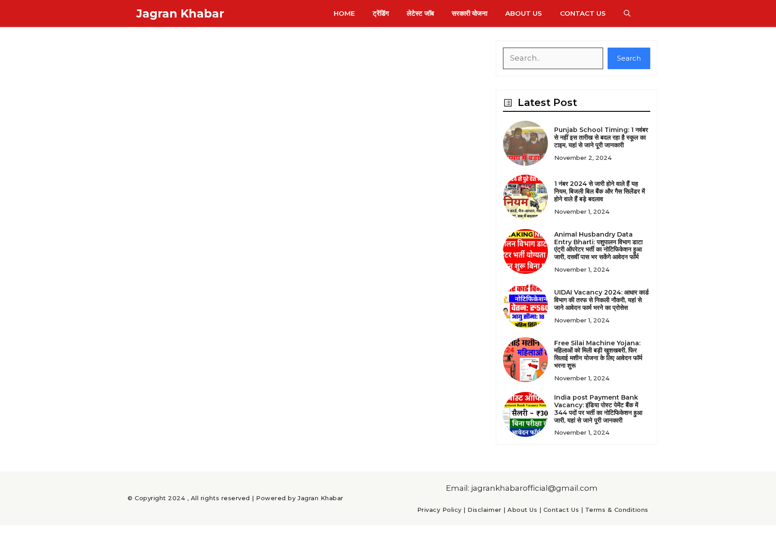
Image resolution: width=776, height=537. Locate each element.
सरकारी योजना (469, 13)
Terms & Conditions (616, 509)
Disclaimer (484, 509)
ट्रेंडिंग (381, 13)
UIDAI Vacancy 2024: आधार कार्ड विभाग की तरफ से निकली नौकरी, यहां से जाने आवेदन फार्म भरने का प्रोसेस (601, 300)
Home (344, 13)
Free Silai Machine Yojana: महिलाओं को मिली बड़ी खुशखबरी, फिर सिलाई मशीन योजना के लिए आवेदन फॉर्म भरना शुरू (598, 354)
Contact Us (583, 13)
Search (629, 58)
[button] (627, 13)
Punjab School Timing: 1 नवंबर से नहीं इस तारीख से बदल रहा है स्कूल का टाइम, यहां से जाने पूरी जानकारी (601, 137)
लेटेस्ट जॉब (420, 13)
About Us (523, 13)
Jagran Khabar (180, 13)
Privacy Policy (439, 509)
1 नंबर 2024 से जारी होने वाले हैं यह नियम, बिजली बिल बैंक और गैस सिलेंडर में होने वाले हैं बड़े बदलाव (599, 191)
